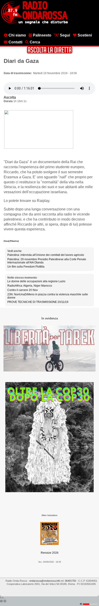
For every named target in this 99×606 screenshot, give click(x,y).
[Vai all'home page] (34, 23)
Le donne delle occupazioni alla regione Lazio (36, 281)
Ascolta (10, 97)
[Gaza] (7, 241)
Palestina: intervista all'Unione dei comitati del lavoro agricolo (45, 255)
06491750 (70, 580)
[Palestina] (14, 241)
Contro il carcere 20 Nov (22, 290)
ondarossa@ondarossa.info (44, 580)
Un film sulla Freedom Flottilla (25, 266)
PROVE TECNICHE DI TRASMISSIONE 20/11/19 (37, 302)
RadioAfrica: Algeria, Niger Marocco (29, 285)
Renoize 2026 (49, 552)
